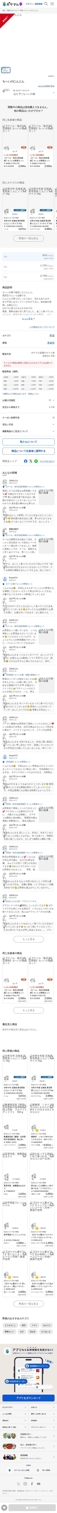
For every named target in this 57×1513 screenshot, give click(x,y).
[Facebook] (32, 1484)
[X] (18, 1484)
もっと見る (28, 939)
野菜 (21, 10)
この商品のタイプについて (42, 327)
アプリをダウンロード (28, 1398)
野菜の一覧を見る (28, 238)
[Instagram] (25, 1484)
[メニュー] (52, 3)
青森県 (51, 343)
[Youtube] (38, 1484)
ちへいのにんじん (32, 10)
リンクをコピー (47, 461)
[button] (28, 93)
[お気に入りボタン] (24, 128)
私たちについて (28, 441)
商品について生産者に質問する (29, 451)
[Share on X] (30, 461)
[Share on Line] (36, 461)
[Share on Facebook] (26, 461)
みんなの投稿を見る (46, 86)
